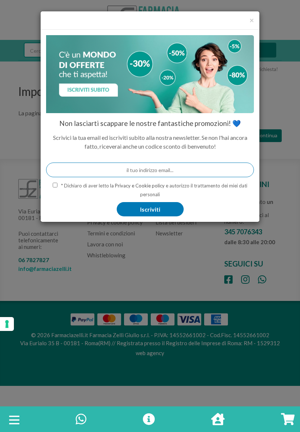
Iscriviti (150, 209)
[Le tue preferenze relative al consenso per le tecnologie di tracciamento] (7, 324)
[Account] (218, 421)
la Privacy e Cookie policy (137, 186)
